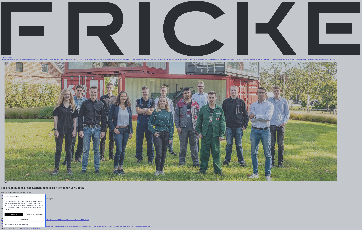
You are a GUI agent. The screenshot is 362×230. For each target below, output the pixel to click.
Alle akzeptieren (14, 214)
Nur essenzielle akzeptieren (34, 214)
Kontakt (6, 224)
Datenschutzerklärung (15, 224)
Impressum (25, 224)
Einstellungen (24, 219)
